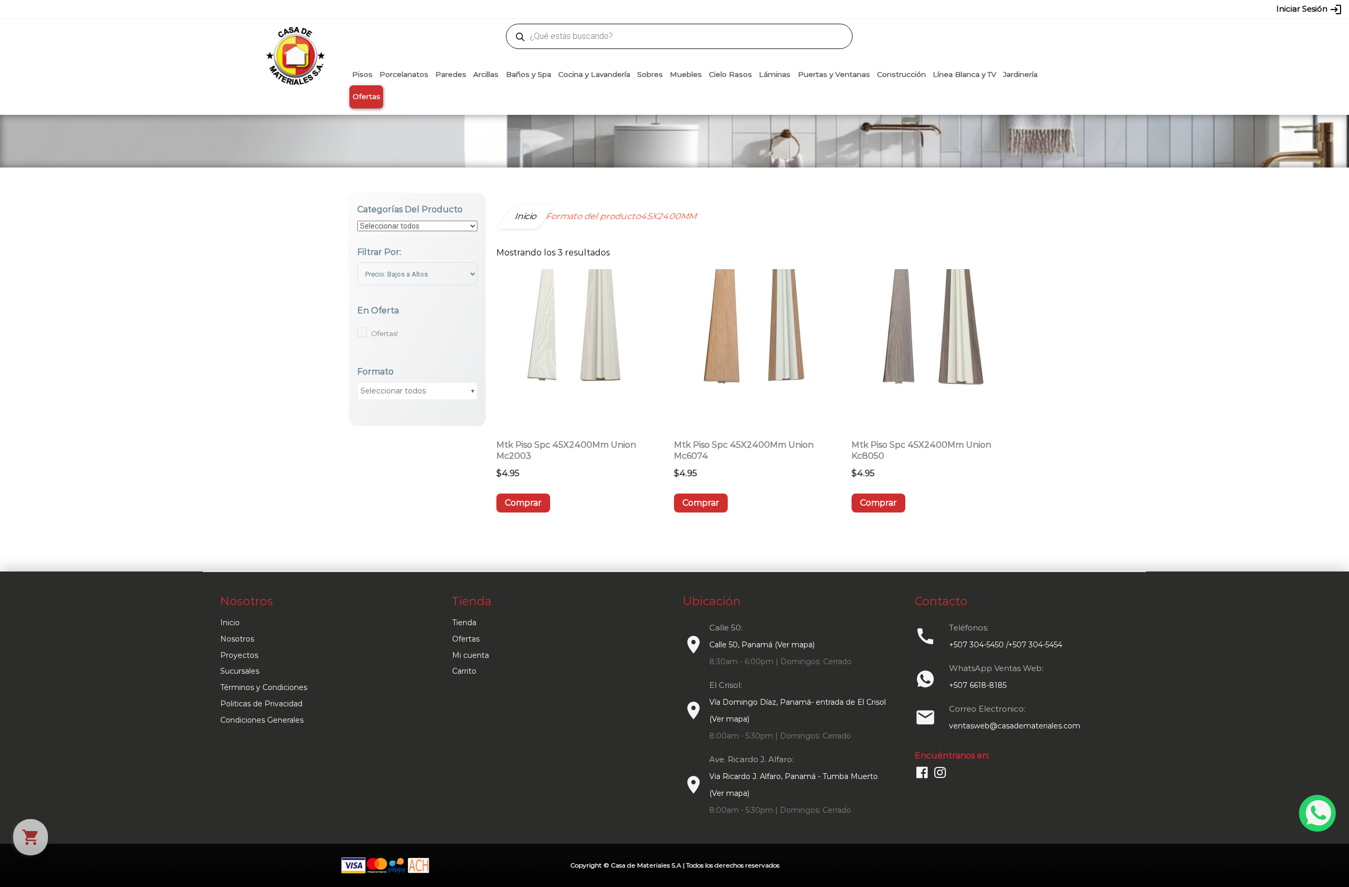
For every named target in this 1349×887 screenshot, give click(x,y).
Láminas (774, 74)
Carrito (464, 671)
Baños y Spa (528, 74)
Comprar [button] (523, 503)
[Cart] (30, 837)
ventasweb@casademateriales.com (438, 9)
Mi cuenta (470, 655)
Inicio (230, 622)
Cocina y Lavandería (594, 74)
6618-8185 (733, 9)
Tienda (464, 622)
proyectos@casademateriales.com (563, 9)
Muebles (686, 74)
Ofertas (366, 96)
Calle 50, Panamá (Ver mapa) (762, 644)
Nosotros (237, 639)
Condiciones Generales (262, 720)
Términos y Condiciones (263, 687)
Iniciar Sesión (1309, 9)
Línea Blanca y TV (964, 74)
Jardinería (1020, 74)
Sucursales (239, 671)
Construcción (901, 74)
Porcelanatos (403, 74)
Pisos (362, 74)
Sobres (650, 74)
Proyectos (239, 655)
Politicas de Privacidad (261, 703)
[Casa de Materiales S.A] (292, 40)
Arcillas (485, 74)
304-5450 (659, 9)
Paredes (450, 74)
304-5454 (696, 9)
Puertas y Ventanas (834, 74)
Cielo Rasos (730, 74)
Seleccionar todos (393, 391)
